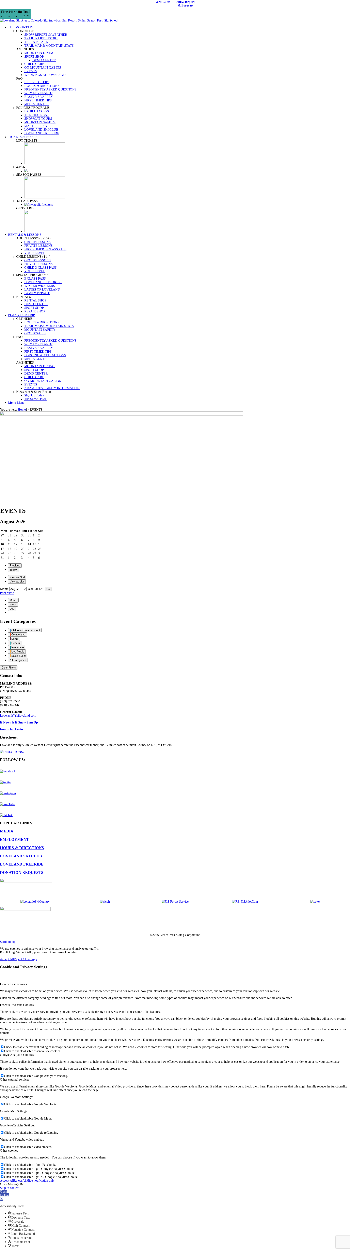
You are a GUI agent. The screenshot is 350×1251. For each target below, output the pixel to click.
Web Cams (162, 1)
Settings (32, 959)
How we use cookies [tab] (13, 984)
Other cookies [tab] (9, 1150)
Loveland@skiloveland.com (18, 715)
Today (13, 569)
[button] (4, 1195)
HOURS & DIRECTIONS (22, 848)
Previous (15, 565)
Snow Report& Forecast (185, 3)
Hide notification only (40, 1180)
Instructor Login (11, 729)
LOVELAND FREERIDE (22, 864)
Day (12, 608)
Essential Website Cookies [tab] (17, 1005)
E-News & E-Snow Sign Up (19, 722)
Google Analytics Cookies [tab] (17, 1054)
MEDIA (6, 831)
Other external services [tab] (14, 1079)
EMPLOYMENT (14, 839)
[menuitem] (179, 80)
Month (4, 589)
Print (7, 593)
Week (13, 604)
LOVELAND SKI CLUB (21, 856)
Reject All (20, 959)
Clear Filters (9, 667)
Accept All (7, 959)
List (17, 581)
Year (30, 589)
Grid (17, 577)
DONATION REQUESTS (21, 872)
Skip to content (9, 1188)
